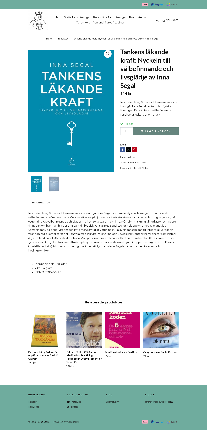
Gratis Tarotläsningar (77, 17)
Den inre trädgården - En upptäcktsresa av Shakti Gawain (43, 355)
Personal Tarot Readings (109, 22)
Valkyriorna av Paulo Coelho (160, 351)
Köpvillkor (33, 406)
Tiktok (74, 406)
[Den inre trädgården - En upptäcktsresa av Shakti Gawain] (46, 330)
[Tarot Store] (38, 20)
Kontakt (32, 401)
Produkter (136, 17)
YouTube (76, 401)
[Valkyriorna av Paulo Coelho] (161, 330)
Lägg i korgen (158, 131)
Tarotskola (83, 22)
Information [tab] (41, 202)
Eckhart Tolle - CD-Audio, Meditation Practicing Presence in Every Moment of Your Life (84, 356)
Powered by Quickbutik (66, 421)
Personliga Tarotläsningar (109, 17)
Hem (58, 17)
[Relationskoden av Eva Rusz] (122, 330)
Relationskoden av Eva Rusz (121, 351)
